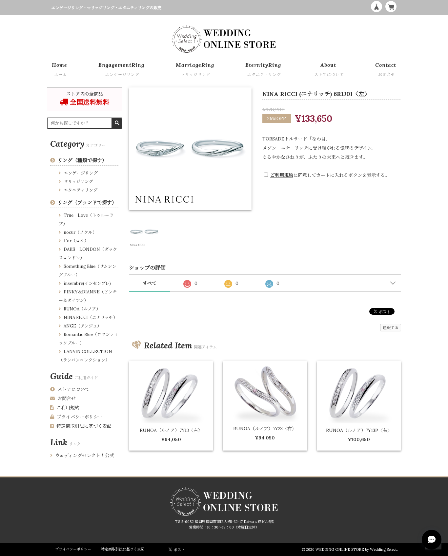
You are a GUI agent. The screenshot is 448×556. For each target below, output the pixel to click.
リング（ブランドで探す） (87, 202)
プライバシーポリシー (80, 417)
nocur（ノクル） (80, 232)
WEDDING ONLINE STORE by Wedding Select (356, 549)
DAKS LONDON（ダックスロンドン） (88, 254)
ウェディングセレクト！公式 (84, 455)
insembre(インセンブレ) (87, 283)
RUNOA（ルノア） (82, 309)
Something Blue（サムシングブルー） (87, 271)
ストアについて (73, 389)
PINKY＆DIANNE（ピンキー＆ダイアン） (88, 296)
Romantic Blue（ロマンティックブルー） (88, 339)
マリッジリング (78, 181)
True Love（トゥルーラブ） (86, 220)
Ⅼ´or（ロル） (76, 241)
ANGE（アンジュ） (82, 326)
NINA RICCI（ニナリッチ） (90, 317)
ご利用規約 (281, 175)
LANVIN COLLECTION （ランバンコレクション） (85, 356)
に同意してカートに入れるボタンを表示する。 (330, 175)
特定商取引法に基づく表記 (84, 426)
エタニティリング (80, 190)
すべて (149, 283)
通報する (390, 327)
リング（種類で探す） (82, 160)
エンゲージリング (81, 173)
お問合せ (66, 398)
